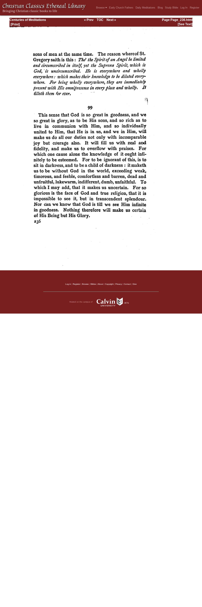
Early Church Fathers (121, 7)
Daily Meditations (145, 7)
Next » (111, 20)
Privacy (118, 284)
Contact (127, 284)
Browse (100, 7)
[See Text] (185, 24)
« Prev (89, 20)
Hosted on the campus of (81, 302)
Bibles (93, 284)
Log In (183, 7)
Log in (68, 284)
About (100, 284)
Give (135, 284)
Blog (160, 7)
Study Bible (171, 7)
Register (194, 7)
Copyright (109, 284)
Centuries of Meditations (27, 20)
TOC (100, 20)
